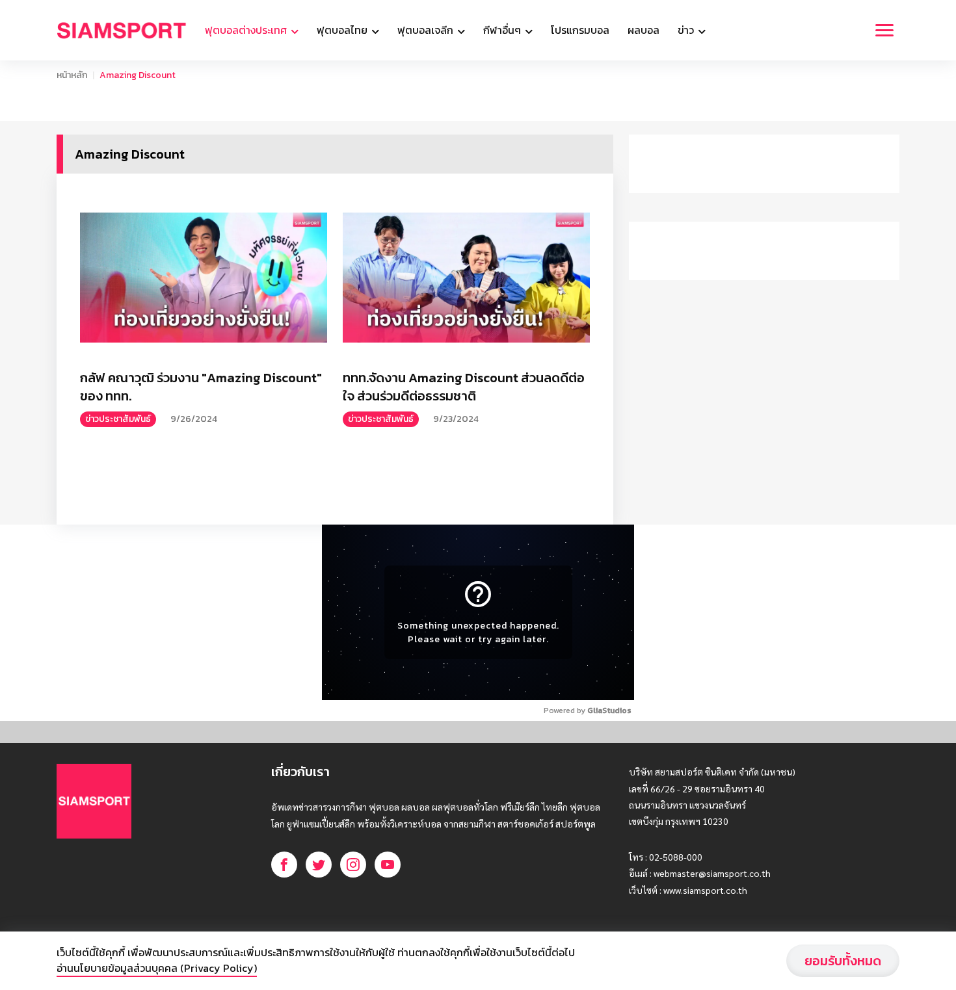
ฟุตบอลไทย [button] (343, 30)
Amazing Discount (138, 75)
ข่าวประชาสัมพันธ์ (118, 419)
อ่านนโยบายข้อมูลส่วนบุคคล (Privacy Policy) (157, 968)
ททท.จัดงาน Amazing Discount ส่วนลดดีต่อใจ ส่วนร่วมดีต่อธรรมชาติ (464, 387)
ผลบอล (643, 30)
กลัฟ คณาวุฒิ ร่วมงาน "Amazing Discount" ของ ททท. (201, 387)
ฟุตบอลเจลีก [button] (426, 30)
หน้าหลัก (72, 75)
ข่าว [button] (687, 30)
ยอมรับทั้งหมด (842, 960)
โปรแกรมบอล (580, 30)
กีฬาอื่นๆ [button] (503, 30)
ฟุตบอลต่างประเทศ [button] (247, 30)
